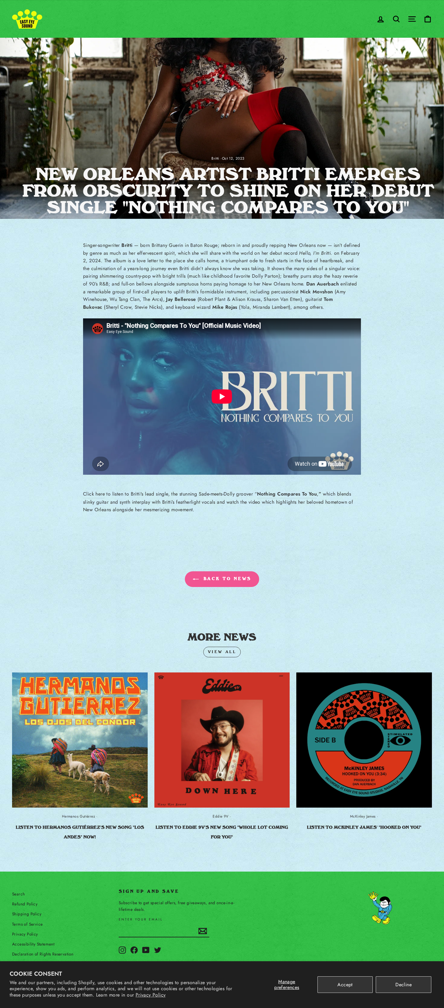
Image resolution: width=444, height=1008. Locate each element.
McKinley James (363, 816)
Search (18, 894)
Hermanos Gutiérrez (78, 816)
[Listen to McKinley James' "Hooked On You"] (364, 740)
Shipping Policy (26, 914)
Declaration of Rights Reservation (42, 954)
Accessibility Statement (33, 944)
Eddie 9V (220, 816)
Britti (215, 158)
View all (222, 652)
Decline (403, 984)
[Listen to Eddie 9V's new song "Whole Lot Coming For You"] (222, 740)
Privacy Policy (151, 994)
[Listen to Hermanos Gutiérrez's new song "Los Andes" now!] (80, 740)
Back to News (226, 578)
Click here (94, 493)
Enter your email (141, 919)
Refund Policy (24, 904)
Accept (344, 984)
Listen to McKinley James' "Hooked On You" (364, 827)
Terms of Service (27, 924)
